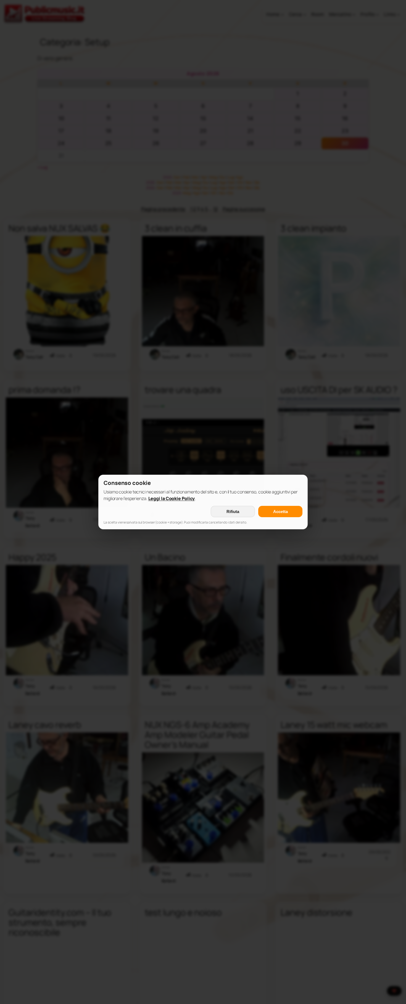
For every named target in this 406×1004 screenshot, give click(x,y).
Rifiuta (232, 511)
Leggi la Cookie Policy (171, 498)
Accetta (280, 511)
